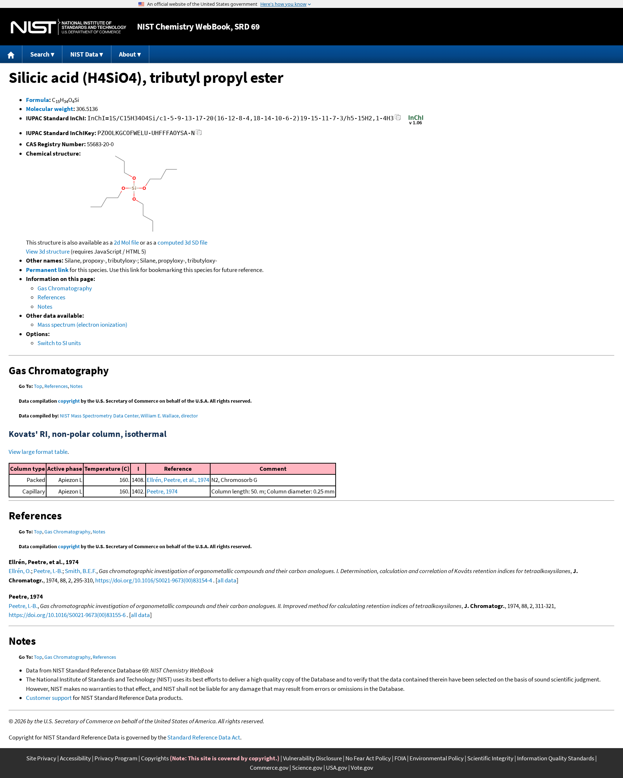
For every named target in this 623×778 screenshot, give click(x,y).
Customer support (49, 698)
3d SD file (196, 242)
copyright (69, 401)
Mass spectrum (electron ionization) (82, 324)
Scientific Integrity (490, 758)
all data (227, 580)
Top (38, 386)
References (51, 297)
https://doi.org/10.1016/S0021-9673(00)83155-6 (67, 615)
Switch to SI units (59, 343)
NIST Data (84, 54)
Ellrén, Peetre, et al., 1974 (178, 480)
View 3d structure (48, 251)
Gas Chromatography (64, 288)
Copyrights (155, 758)
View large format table (38, 452)
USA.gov (336, 768)
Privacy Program (115, 758)
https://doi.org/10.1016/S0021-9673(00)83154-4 (153, 580)
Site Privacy (41, 758)
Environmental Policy (437, 758)
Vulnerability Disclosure (312, 758)
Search (39, 54)
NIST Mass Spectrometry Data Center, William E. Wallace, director (129, 415)
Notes (44, 306)
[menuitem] (11, 54)
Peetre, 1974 (162, 491)
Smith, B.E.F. (80, 571)
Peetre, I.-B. (48, 571)
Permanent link (47, 270)
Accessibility (75, 758)
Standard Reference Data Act (203, 737)
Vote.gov (362, 768)
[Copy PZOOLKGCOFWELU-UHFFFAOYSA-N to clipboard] (199, 134)
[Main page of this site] (11, 54)
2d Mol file (126, 242)
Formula (37, 100)
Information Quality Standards (555, 758)
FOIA (400, 758)
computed (171, 242)
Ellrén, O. (20, 571)
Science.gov (307, 768)
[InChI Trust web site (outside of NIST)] (416, 124)
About (127, 54)
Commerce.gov (269, 768)
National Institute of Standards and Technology (68, 27)
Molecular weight (49, 109)
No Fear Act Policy (368, 758)
